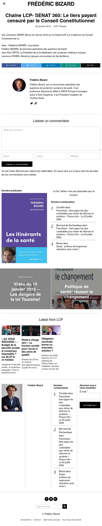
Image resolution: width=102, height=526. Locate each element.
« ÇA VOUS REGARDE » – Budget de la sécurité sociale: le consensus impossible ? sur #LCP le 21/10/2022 (11, 349)
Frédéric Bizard (38, 80)
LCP (56, 26)
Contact (37, 520)
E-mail (84, 391)
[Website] (36, 103)
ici (18, 38)
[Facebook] (47, 499)
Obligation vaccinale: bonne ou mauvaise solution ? (48, 344)
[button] (64, 506)
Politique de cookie (71, 520)
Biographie (26, 520)
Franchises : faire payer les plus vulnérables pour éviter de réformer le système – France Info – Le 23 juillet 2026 (75, 215)
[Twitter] (31, 103)
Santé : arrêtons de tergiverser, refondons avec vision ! (71, 248)
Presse (63, 26)
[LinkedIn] (55, 499)
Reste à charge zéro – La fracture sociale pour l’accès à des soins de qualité (30, 347)
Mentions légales (51, 520)
